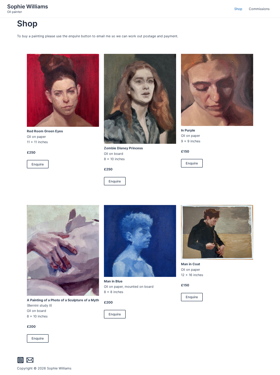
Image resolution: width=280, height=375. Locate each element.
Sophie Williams (27, 6)
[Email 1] (29, 360)
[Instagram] (20, 360)
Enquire (38, 164)
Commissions (259, 9)
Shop (238, 9)
